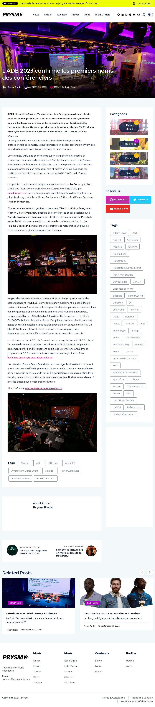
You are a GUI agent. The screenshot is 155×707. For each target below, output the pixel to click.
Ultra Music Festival (123, 400)
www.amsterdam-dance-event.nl (43, 388)
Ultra (128, 393)
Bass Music (70, 660)
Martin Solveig (121, 344)
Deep (36, 676)
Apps (87, 14)
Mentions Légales (142, 697)
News (36, 14)
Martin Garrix (132, 337)
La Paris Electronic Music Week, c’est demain (31, 613)
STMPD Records (46, 478)
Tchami (134, 379)
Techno (117, 386)
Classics (68, 676)
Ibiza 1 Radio (102, 14)
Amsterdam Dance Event (24, 470)
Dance (37, 660)
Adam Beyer (119, 232)
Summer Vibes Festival (125, 372)
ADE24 (117, 239)
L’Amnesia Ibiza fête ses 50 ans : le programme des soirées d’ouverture (58, 3)
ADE (38, 463)
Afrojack (117, 246)
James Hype (119, 330)
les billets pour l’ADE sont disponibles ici (30, 357)
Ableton (25, 463)
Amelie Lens (120, 253)
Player (75, 14)
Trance (37, 671)
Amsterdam (119, 260)
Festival (134, 309)
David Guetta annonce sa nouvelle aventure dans (112, 613)
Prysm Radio (14, 87)
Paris (115, 365)
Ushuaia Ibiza (134, 407)
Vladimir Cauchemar (124, 414)
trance (116, 393)
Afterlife (132, 246)
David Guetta (135, 295)
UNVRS (117, 407)
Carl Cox (137, 281)
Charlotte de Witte (123, 288)
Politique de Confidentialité (137, 701)
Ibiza (142, 323)
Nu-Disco (69, 682)
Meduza (139, 344)
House (36, 666)
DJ (130, 302)
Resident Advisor (17, 192)
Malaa (116, 337)
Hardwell (130, 316)
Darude (49, 470)
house (116, 323)
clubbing (117, 295)
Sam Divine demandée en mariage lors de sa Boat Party (69, 552)
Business (15, 603)
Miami (116, 351)
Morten (129, 351)
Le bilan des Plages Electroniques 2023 (33, 552)
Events (61, 14)
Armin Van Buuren (123, 274)
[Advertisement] (129, 477)
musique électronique (124, 358)
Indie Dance (71, 666)
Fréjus (116, 316)
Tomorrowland (135, 386)
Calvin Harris (120, 281)
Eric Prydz (118, 309)
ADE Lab (53, 463)
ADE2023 (70, 463)
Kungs (135, 330)
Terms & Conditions (113, 697)
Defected (118, 302)
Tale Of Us (118, 379)
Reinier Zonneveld (69, 470)
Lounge (68, 671)
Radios (130, 660)
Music (47, 14)
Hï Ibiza (129, 323)
